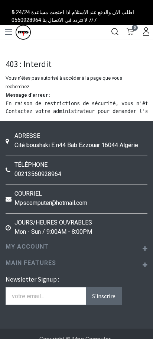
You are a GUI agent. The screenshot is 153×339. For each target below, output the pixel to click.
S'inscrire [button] (103, 296)
